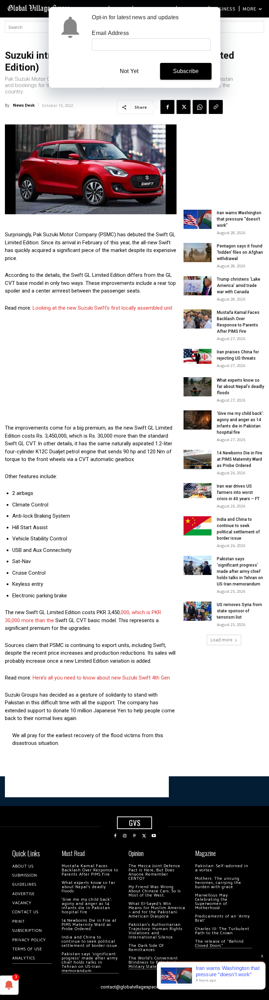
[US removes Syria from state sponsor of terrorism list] (198, 611)
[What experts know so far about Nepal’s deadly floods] (198, 386)
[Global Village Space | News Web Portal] (39, 8)
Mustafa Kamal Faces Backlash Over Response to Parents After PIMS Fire (90, 870)
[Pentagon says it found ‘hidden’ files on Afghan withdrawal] (198, 252)
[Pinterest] (134, 836)
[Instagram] (125, 836)
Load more (222, 640)
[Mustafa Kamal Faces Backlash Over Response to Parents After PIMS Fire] (198, 319)
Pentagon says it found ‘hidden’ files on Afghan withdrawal (240, 252)
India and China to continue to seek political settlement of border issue (89, 941)
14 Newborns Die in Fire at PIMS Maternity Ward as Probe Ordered (239, 459)
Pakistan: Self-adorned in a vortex (221, 868)
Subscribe (186, 71)
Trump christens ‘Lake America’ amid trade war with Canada (238, 285)
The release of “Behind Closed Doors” (219, 943)
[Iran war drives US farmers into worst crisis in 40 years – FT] (198, 490)
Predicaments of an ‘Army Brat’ (222, 918)
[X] (184, 107)
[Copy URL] (216, 107)
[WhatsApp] (200, 107)
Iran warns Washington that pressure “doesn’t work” (239, 219)
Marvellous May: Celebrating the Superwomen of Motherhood (212, 901)
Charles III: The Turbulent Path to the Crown (222, 931)
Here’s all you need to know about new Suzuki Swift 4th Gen (101, 678)
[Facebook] (167, 107)
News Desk (24, 105)
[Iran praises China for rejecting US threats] (198, 356)
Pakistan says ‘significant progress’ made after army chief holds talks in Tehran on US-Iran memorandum (240, 571)
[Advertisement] (91, 370)
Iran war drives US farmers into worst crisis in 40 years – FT (238, 492)
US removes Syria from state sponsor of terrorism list (239, 611)
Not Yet (129, 71)
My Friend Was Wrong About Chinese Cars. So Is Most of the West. (155, 891)
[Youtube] (154, 836)
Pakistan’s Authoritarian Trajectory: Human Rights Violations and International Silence (156, 931)
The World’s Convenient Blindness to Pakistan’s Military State (153, 962)
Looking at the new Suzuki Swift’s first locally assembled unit (102, 308)
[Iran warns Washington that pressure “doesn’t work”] (198, 219)
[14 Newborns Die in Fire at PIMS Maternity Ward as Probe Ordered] (198, 459)
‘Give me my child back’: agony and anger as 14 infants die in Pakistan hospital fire (87, 905)
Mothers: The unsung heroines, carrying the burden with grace (218, 882)
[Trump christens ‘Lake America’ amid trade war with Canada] (198, 285)
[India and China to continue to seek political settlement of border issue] (198, 525)
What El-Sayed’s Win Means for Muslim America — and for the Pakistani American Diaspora (157, 910)
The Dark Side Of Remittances (146, 947)
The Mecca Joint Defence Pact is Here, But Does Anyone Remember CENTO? (154, 872)
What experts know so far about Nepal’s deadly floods (240, 386)
